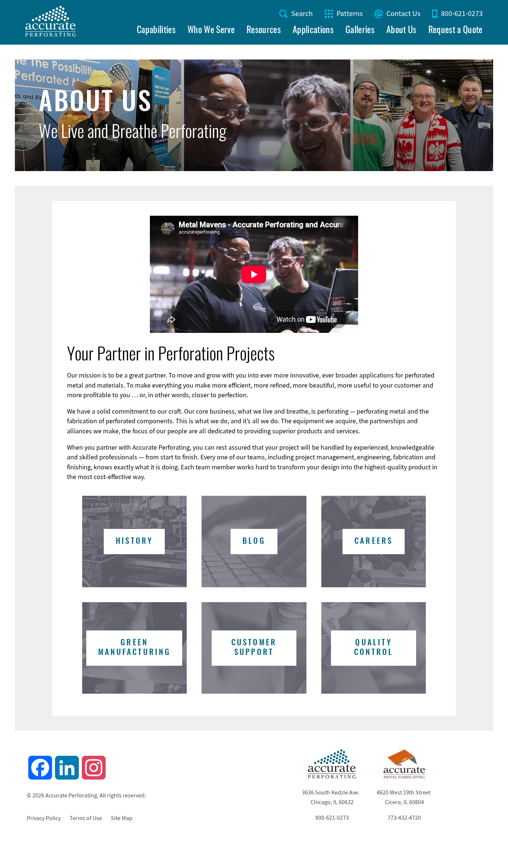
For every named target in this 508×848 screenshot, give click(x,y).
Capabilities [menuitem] (156, 30)
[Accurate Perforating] (332, 776)
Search (302, 13)
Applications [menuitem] (313, 30)
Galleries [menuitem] (359, 30)
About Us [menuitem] (401, 30)
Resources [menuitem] (264, 30)
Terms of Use (86, 818)
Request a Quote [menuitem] (455, 30)
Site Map (121, 818)
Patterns (350, 13)
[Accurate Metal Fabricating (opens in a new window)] (404, 776)
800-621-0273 (462, 13)
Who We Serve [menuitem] (211, 30)
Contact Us (403, 13)
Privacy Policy (44, 818)
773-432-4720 (404, 818)
